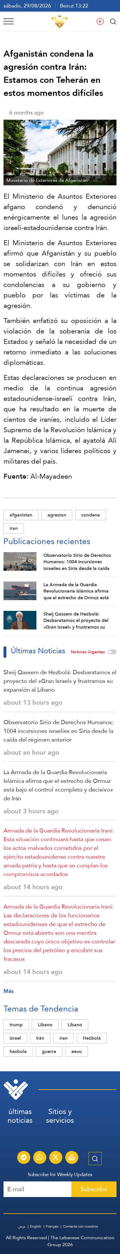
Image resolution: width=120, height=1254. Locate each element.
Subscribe (93, 1189)
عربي (22, 1226)
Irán (40, 1038)
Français (52, 1226)
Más (8, 991)
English (35, 1226)
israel (15, 1038)
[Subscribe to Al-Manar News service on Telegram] (24, 1158)
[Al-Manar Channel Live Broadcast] (72, 1158)
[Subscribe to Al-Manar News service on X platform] (56, 1158)
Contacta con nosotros (80, 1226)
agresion (56, 515)
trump (16, 1024)
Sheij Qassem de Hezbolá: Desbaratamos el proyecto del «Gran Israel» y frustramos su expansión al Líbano (60, 681)
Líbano (45, 1024)
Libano (75, 1024)
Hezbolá (92, 1038)
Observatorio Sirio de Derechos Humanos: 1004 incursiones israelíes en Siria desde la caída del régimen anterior (58, 731)
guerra (49, 1051)
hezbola (18, 1051)
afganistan (21, 515)
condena (90, 515)
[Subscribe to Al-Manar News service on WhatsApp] (40, 1158)
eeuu (76, 1051)
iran (14, 528)
